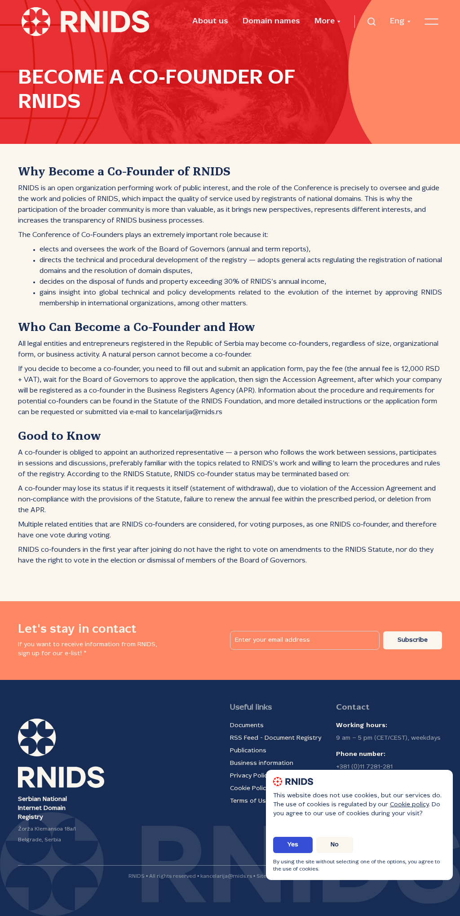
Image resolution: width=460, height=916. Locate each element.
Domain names (271, 21)
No (335, 845)
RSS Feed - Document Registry (275, 738)
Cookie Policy (249, 788)
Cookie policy (409, 805)
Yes (293, 845)
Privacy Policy (250, 776)
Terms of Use (250, 801)
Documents (247, 725)
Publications (248, 751)
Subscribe (413, 640)
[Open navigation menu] (431, 21)
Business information (261, 763)
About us (210, 21)
